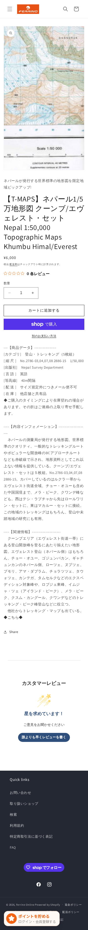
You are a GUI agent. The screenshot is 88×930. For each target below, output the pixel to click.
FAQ (13, 847)
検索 (13, 814)
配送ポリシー (70, 912)
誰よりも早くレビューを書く (44, 737)
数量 (7, 283)
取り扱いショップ (24, 803)
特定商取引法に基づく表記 (31, 836)
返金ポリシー (73, 904)
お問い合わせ (20, 792)
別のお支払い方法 (44, 336)
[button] (9, 9)
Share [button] (13, 632)
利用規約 (17, 825)
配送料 (13, 264)
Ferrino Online (25, 904)
